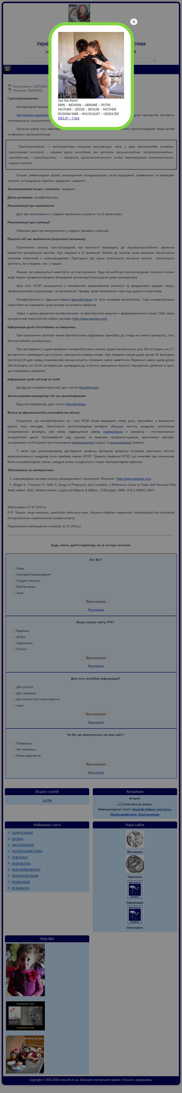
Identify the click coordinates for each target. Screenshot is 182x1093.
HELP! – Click (68, 118)
